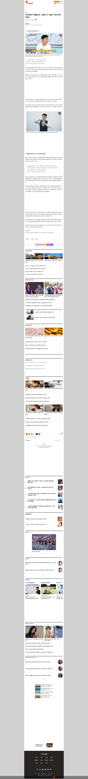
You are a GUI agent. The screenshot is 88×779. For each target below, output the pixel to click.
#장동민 (27, 239)
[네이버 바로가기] (48, 769)
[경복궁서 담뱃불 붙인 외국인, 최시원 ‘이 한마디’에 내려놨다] (60, 675)
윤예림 (26, 23)
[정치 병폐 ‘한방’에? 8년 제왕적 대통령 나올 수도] (60, 563)
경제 (46, 757)
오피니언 (27, 558)
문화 (41, 760)
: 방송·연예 (29, 623)
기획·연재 (27, 580)
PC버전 (52, 773)
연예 (46, 763)
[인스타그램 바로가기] (45, 769)
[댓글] (35, 20)
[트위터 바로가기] (40, 769)
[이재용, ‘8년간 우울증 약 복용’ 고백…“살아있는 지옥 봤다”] (60, 662)
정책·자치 (36, 760)
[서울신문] (29, 2)
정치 (36, 757)
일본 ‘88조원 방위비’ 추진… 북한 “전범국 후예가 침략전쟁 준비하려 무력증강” (41, 166)
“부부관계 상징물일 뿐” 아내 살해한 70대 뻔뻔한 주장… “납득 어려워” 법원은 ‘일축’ (42, 168)
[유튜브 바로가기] (43, 769)
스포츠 (41, 763)
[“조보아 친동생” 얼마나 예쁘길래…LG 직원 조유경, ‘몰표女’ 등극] (60, 668)
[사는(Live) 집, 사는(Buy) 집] (60, 570)
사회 (26, 12)
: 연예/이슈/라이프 (30, 657)
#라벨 (36, 239)
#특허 (32, 239)
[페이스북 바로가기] (37, 769)
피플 (36, 763)
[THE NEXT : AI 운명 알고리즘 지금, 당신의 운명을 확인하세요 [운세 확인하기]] (44, 244)
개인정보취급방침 (43, 773)
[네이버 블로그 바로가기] (51, 769)
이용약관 (39, 773)
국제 (51, 757)
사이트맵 (48, 773)
